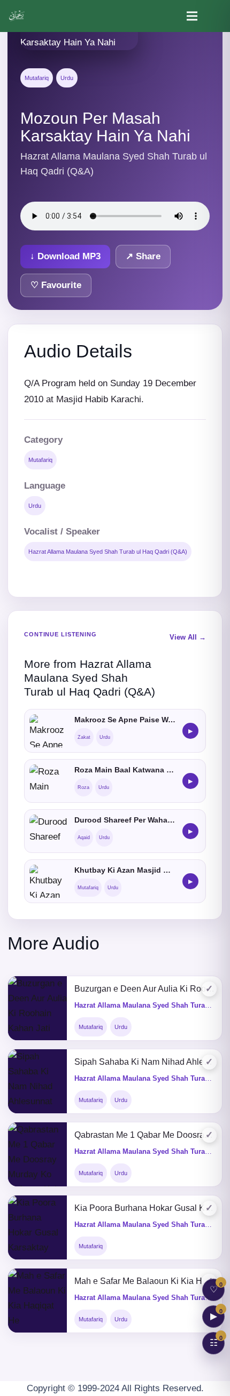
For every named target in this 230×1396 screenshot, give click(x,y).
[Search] (215, 16)
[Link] (17, 16)
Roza (83, 787)
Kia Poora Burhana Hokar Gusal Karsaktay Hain (144, 1207)
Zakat (84, 737)
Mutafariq (37, 78)
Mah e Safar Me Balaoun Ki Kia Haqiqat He (144, 1281)
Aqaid (84, 837)
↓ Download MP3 (65, 256)
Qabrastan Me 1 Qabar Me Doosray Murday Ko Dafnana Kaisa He (144, 1134)
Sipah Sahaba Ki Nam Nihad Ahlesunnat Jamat (144, 1061)
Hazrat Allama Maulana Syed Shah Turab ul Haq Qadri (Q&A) (107, 551)
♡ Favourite (55, 285)
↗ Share (143, 256)
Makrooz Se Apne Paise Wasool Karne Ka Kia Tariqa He (125, 719)
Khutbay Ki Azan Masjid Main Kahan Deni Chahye (125, 870)
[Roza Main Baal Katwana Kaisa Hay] (48, 780)
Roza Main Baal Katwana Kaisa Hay (125, 769)
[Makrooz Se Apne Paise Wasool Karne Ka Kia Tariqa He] (48, 730)
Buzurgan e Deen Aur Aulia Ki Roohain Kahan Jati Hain (144, 988)
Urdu (66, 78)
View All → (188, 637)
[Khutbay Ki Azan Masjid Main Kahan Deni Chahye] (48, 881)
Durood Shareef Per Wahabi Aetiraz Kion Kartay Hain (125, 820)
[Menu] (191, 16)
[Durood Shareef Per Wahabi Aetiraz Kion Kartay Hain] (48, 831)
